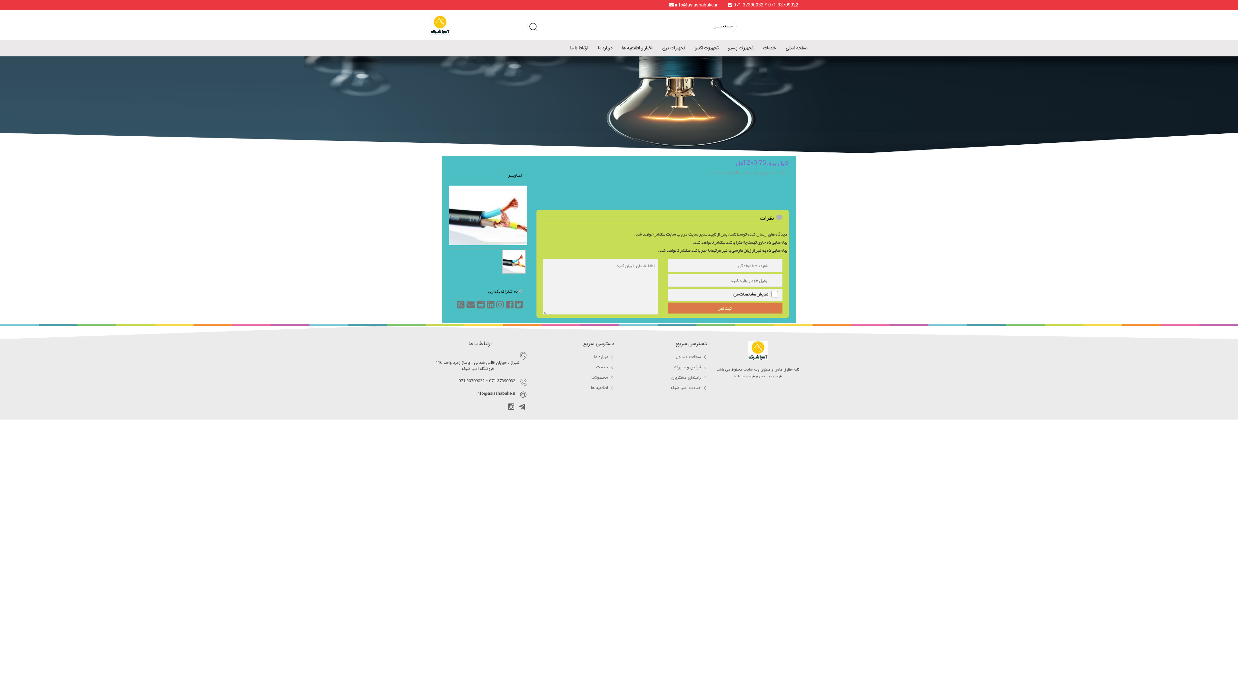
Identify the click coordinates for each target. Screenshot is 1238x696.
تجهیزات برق (673, 48)
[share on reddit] (481, 308)
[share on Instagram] (500, 308)
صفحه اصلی (797, 48)
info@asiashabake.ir (696, 5)
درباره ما (605, 48)
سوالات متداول (688, 356)
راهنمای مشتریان (686, 377)
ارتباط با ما (579, 48)
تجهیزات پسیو (740, 48)
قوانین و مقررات (687, 367)
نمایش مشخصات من (750, 293)
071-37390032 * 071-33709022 (765, 5)
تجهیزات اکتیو (707, 48)
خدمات (769, 48)
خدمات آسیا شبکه (686, 387)
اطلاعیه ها (599, 387)
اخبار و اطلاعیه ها (637, 48)
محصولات (599, 377)
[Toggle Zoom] (454, 190)
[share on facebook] (509, 308)
